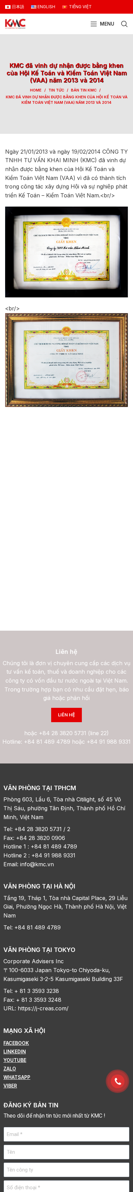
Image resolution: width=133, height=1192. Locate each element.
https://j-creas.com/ (43, 1008)
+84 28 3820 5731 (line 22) (74, 733)
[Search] (124, 24)
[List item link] (66, 1043)
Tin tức (56, 90)
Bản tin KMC (84, 90)
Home (36, 90)
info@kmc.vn (38, 864)
